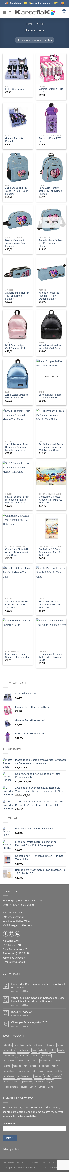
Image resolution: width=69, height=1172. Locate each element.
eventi (58, 1061)
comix (61, 1050)
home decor (9, 1071)
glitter (33, 1066)
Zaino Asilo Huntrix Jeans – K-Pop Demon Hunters (50, 191)
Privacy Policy (11, 1149)
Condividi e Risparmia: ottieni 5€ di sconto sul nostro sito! (38, 986)
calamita (43, 1050)
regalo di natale (11, 1087)
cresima (35, 1056)
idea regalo (38, 1071)
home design (24, 1071)
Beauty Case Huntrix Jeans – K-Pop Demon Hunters (16, 243)
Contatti (36, 1163)
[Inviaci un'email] (17, 934)
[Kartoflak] (35, 12)
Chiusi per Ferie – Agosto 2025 (29, 1022)
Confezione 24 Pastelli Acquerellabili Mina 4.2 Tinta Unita (16, 552)
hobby (55, 1066)
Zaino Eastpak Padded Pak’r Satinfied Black (50, 347)
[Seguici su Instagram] (11, 934)
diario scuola (46, 1061)
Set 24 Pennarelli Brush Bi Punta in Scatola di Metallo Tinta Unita (17, 447)
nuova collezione (11, 1082)
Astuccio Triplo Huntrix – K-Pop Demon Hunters (17, 296)
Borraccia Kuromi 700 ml (50, 140)
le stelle (58, 1071)
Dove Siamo (22, 1163)
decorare (46, 1056)
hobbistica (44, 1066)
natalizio (57, 1076)
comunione (23, 1056)
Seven (33, 1087)
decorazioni (23, 1061)
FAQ (45, 1163)
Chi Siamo (8, 1163)
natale (47, 1076)
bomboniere (23, 1050)
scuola (24, 1087)
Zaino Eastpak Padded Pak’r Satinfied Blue (16, 396)
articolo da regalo (23, 1045)
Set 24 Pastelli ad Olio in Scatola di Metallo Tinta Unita (16, 605)
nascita (37, 1076)
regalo (50, 1082)
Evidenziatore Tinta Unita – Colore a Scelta (17, 655)
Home (29, 24)
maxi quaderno (24, 1076)
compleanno (9, 1056)
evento (7, 1066)
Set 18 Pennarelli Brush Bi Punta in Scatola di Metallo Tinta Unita (51, 447)
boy (34, 1050)
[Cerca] (10, 12)
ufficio (42, 1087)
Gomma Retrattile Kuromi (14, 140)
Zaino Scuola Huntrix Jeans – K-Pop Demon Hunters (16, 191)
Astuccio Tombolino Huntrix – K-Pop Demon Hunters (49, 296)
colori (52, 1050)
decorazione (9, 1061)
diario (34, 1061)
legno (49, 1071)
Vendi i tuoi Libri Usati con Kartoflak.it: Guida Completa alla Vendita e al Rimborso (38, 999)
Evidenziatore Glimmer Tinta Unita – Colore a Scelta (50, 657)
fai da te (17, 1066)
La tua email (9, 1123)
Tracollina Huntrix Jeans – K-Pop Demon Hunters (51, 243)
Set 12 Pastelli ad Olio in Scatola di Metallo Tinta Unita (50, 605)
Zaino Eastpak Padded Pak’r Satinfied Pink (50, 396)
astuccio (38, 1045)
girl (25, 1066)
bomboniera (9, 1050)
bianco (60, 1045)
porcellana (27, 1082)
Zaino (50, 1087)
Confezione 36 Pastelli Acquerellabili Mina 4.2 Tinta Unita (50, 500)
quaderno (39, 1082)
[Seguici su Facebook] (5, 934)
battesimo (49, 1045)
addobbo (8, 1045)
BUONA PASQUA (21, 1011)
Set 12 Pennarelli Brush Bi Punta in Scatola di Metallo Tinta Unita (17, 500)
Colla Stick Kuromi (14, 89)
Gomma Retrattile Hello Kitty (51, 90)
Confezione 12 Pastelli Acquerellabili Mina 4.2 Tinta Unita (50, 552)
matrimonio (9, 1076)
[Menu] (5, 12)
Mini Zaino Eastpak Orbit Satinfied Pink (15, 347)
